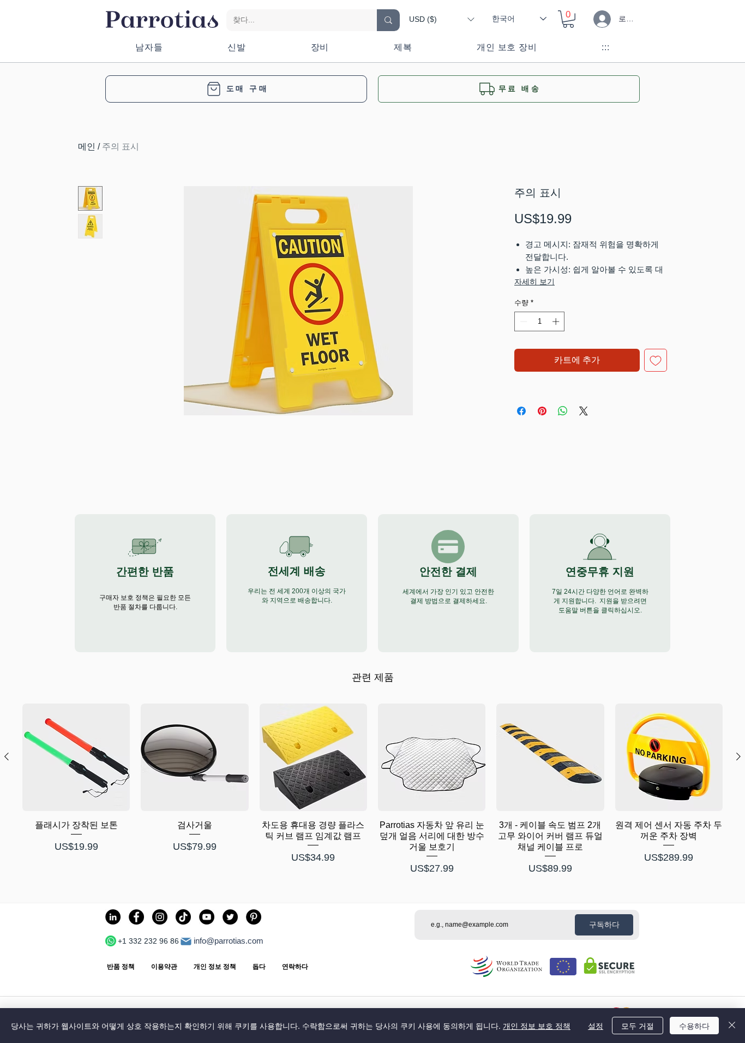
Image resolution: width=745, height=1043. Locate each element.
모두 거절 (637, 1025)
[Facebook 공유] (521, 411)
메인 (86, 146)
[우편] (186, 941)
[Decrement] (522, 321)
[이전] (6, 756)
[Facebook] (136, 917)
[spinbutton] (539, 321)
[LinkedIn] (113, 917)
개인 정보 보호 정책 (536, 1025)
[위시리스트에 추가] (655, 360)
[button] (441, 19)
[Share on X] (583, 411)
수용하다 (694, 1025)
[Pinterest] (253, 917)
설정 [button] (595, 1025)
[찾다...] (388, 20)
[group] (372, 790)
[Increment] (556, 321)
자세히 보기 (534, 281)
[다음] (738, 756)
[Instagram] (159, 917)
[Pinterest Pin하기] (542, 411)
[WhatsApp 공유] (562, 411)
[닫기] (731, 1025)
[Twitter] (230, 917)
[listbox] (441, 19)
